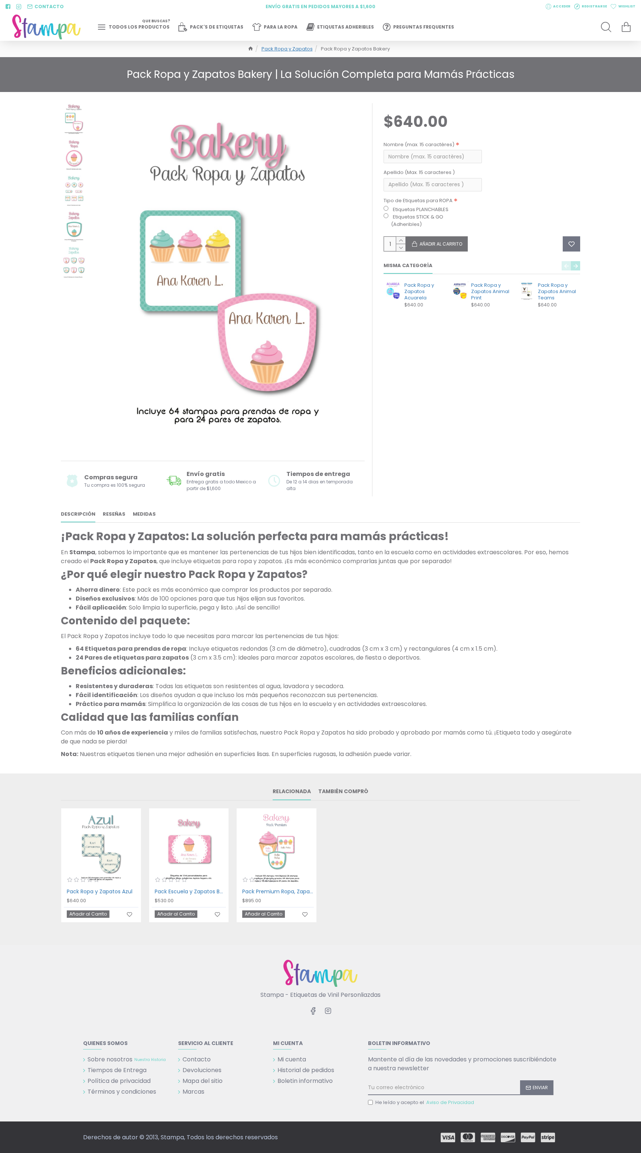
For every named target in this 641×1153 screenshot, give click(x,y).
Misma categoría (408, 266)
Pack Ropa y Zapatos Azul (99, 891)
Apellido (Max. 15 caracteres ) (419, 172)
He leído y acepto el (424, 1102)
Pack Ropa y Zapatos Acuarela (419, 291)
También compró (343, 791)
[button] (566, 265)
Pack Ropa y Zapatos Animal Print (490, 291)
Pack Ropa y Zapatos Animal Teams (557, 291)
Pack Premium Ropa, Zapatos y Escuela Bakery (278, 891)
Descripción (78, 514)
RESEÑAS (114, 514)
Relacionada (292, 791)
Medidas (144, 514)
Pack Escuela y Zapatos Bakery (190, 891)
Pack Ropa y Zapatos (287, 48)
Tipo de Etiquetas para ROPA (418, 200)
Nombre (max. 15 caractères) (419, 144)
